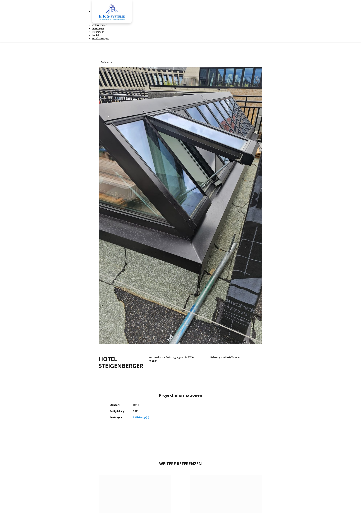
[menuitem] (112, 11)
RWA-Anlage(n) (141, 417)
